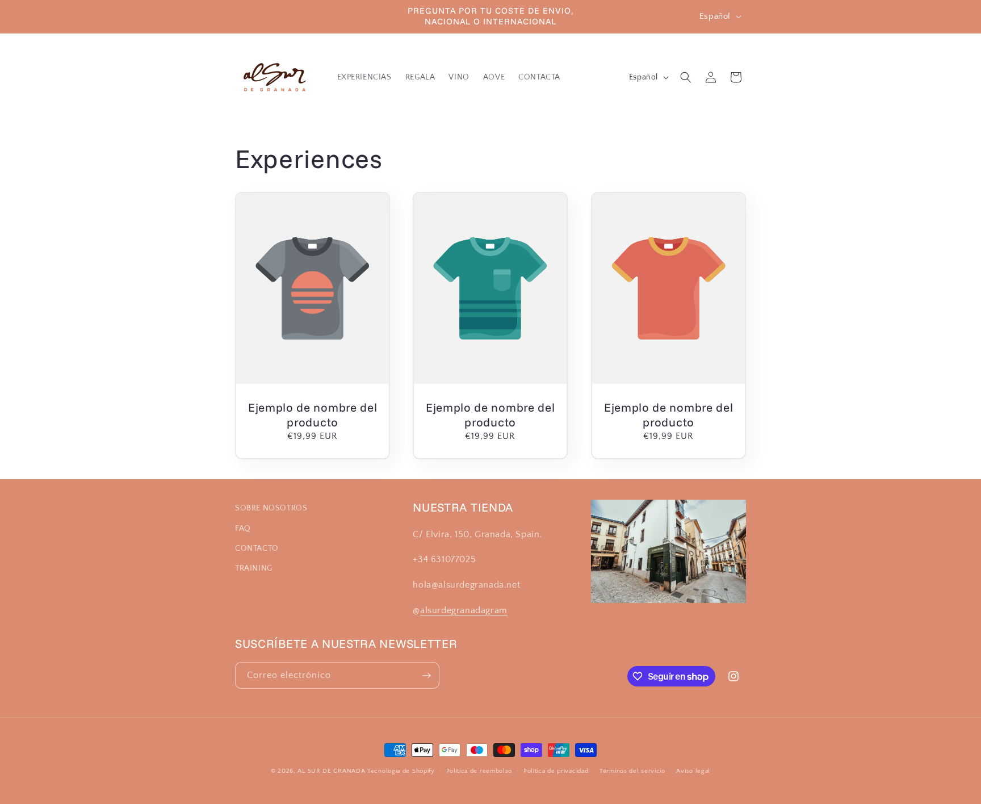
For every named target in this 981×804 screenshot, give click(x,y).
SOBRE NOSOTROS (271, 508)
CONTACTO (257, 548)
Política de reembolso (479, 771)
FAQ (243, 528)
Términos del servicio (632, 771)
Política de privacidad (555, 771)
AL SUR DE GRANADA (331, 771)
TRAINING (253, 568)
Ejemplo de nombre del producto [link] (313, 414)
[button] (685, 77)
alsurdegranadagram (464, 610)
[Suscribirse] (426, 675)
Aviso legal (693, 771)
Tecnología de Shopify (401, 771)
